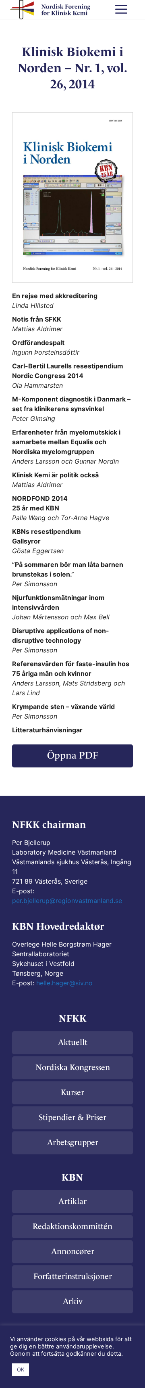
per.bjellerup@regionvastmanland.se (67, 901)
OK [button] (20, 1369)
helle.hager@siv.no (64, 983)
